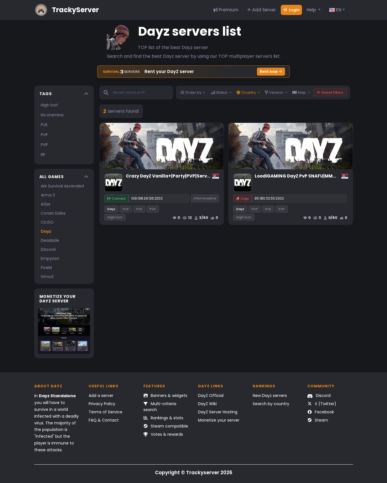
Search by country (271, 404)
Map (302, 92)
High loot (49, 105)
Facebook (324, 412)
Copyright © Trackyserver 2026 (193, 472)
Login (294, 9)
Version (276, 92)
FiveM (46, 267)
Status (221, 92)
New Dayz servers (270, 395)
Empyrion (50, 258)
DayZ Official (211, 395)
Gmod (47, 276)
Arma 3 (48, 195)
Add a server (101, 395)
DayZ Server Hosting (217, 412)
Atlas (45, 204)
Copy (245, 198)
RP (43, 154)
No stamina (52, 115)
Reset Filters (332, 92)
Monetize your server (218, 420)
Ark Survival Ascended (62, 186)
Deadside (50, 240)
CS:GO (47, 222)
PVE (44, 125)
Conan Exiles (53, 213)
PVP (44, 135)
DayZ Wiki (207, 404)
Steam (321, 420)
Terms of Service (105, 412)
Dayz (46, 231)
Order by (193, 92)
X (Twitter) (325, 404)
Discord (48, 249)
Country (248, 92)
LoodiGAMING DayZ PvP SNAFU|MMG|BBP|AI (303, 176)
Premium (228, 10)
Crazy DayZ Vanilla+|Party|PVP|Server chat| (175, 176)
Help (312, 10)
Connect (119, 198)
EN (338, 10)
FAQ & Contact (104, 420)
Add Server (263, 10)
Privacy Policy (102, 404)
